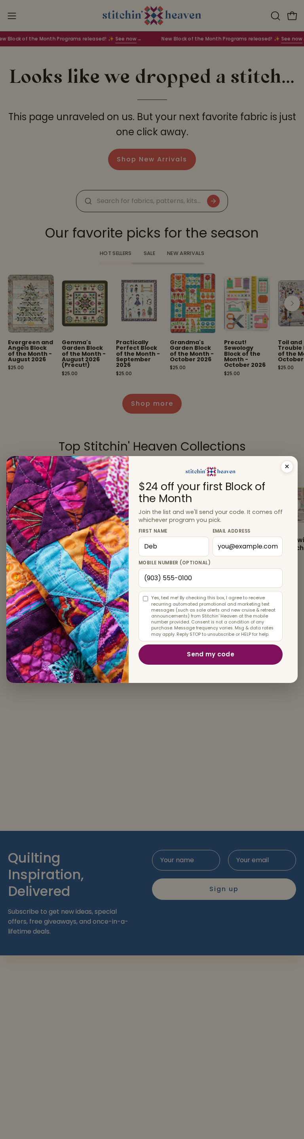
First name (153, 531)
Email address (232, 531)
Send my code (210, 654)
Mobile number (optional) (175, 563)
